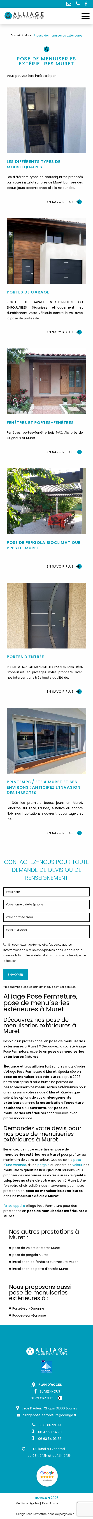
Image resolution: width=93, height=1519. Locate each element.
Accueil (16, 35)
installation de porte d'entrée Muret (40, 1269)
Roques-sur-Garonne (29, 1315)
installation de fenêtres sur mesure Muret (45, 1262)
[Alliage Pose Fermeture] (24, 16)
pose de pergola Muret (30, 1255)
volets (77, 1165)
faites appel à (14, 1205)
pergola (43, 1165)
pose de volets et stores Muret (36, 1248)
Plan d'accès (50, 1384)
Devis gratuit (42, 1398)
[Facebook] (87, 4)
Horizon (42, 1498)
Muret (29, 35)
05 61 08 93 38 (78, 4)
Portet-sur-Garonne (28, 1308)
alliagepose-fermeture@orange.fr (68, 4)
